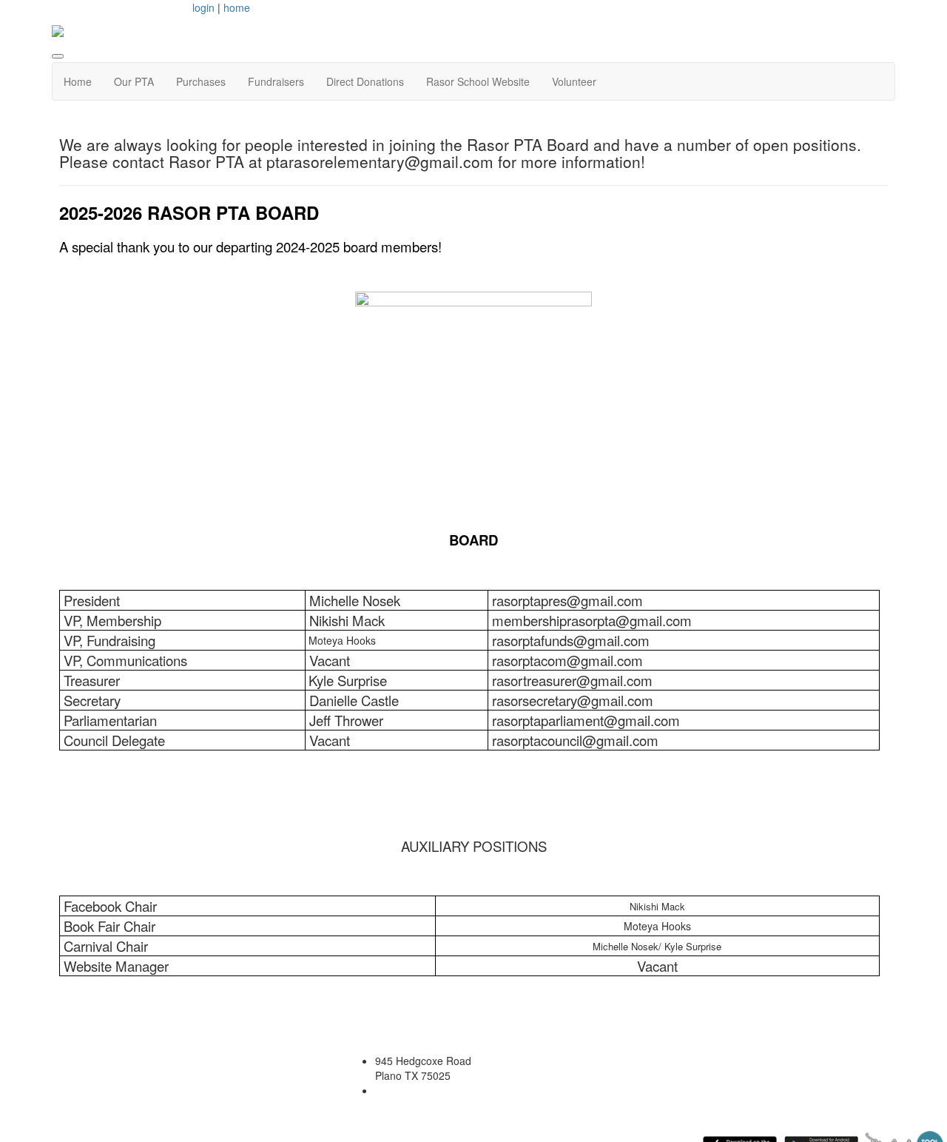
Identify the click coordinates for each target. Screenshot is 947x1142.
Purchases (201, 81)
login (203, 7)
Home (78, 81)
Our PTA (134, 81)
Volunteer (574, 81)
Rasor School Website (478, 81)
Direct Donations (365, 81)
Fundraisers (276, 81)
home (236, 7)
